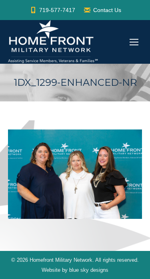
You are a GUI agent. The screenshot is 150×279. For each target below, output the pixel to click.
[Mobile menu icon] (134, 42)
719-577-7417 (57, 10)
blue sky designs (88, 270)
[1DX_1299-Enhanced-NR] (75, 174)
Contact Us (107, 10)
